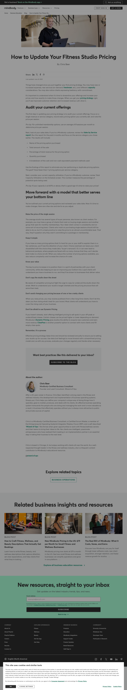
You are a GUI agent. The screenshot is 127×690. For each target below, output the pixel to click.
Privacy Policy (82, 681)
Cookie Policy (117, 686)
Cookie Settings (26, 686)
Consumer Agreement (57, 681)
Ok (11, 686)
